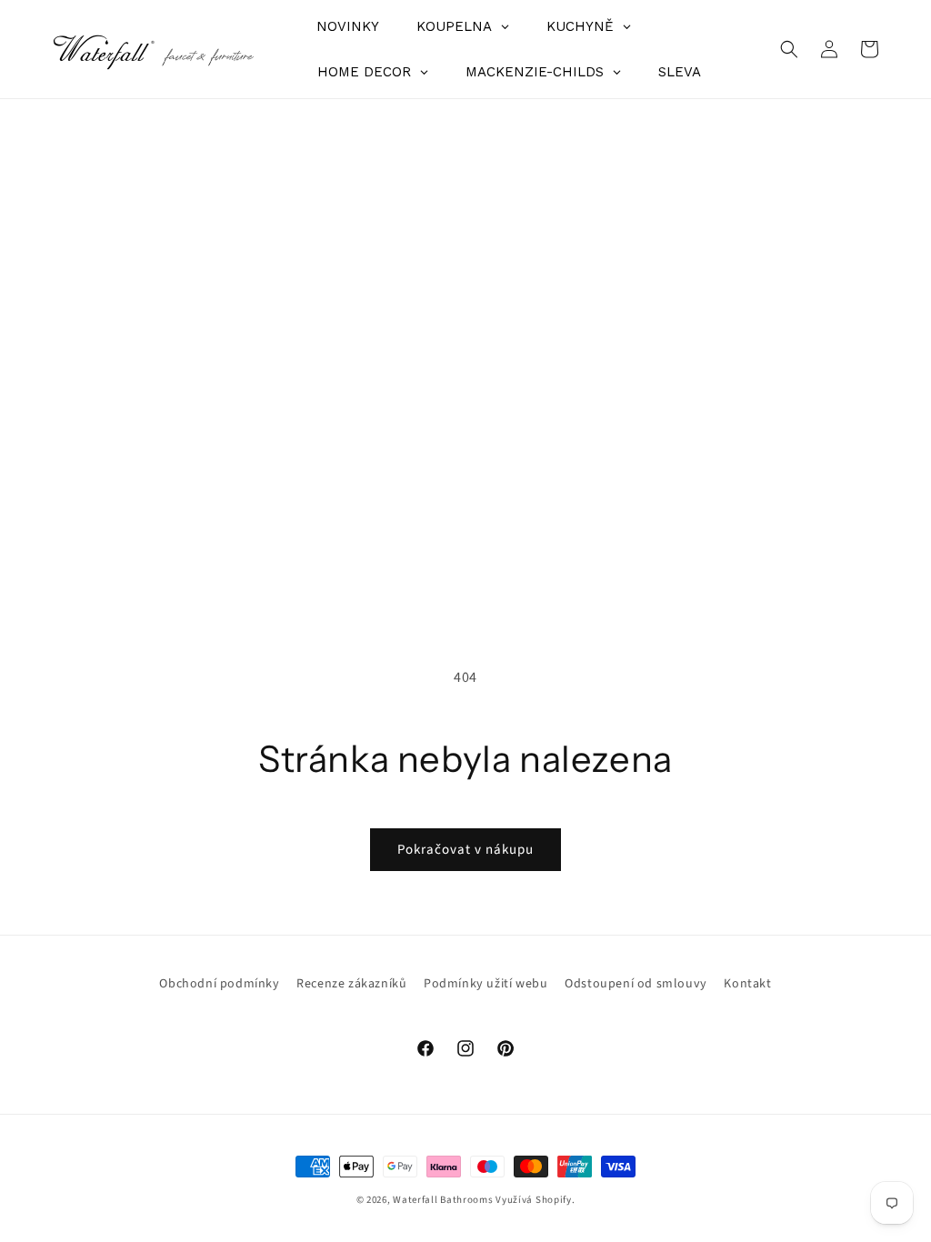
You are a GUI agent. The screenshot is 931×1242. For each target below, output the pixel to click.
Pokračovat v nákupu (465, 849)
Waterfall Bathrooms (443, 1200)
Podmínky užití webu (485, 984)
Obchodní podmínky (219, 984)
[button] (789, 49)
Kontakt (747, 984)
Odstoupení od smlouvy (636, 984)
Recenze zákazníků (351, 984)
